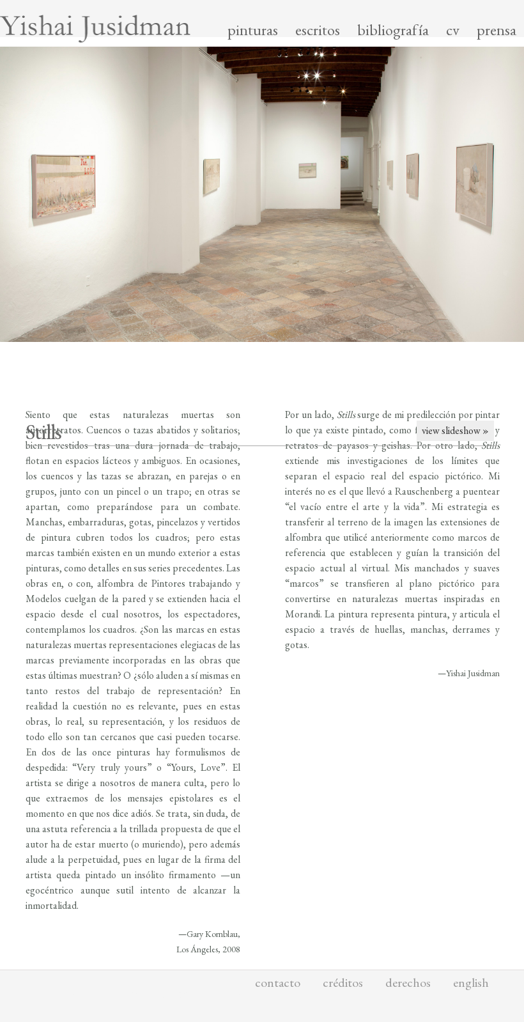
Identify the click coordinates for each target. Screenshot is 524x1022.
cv (452, 30)
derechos (408, 982)
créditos (343, 982)
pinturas (252, 30)
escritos (317, 30)
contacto (277, 982)
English (471, 982)
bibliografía (393, 30)
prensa (496, 30)
